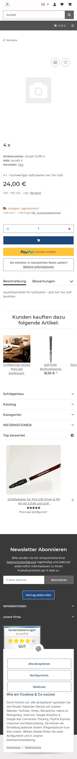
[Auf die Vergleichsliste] (55, 62)
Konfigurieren (39, 675)
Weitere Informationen (38, 267)
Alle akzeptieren (39, 663)
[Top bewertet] (72, 435)
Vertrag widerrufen (38, 595)
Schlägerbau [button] (13, 394)
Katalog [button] (9, 404)
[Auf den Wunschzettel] (65, 62)
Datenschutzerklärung (21, 562)
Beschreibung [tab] (14, 281)
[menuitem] (60, 25)
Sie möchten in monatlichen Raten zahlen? (38, 265)
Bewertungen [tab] (43, 281)
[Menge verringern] (7, 229)
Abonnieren (59, 580)
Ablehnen (39, 686)
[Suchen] (69, 15)
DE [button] (43, 4)
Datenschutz (33, 747)
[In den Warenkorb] (6, 52)
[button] (54, 4)
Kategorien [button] (12, 415)
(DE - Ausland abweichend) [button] (46, 212)
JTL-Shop (45, 754)
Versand (35, 193)
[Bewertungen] (33, 507)
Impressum (14, 747)
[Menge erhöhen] (69, 229)
